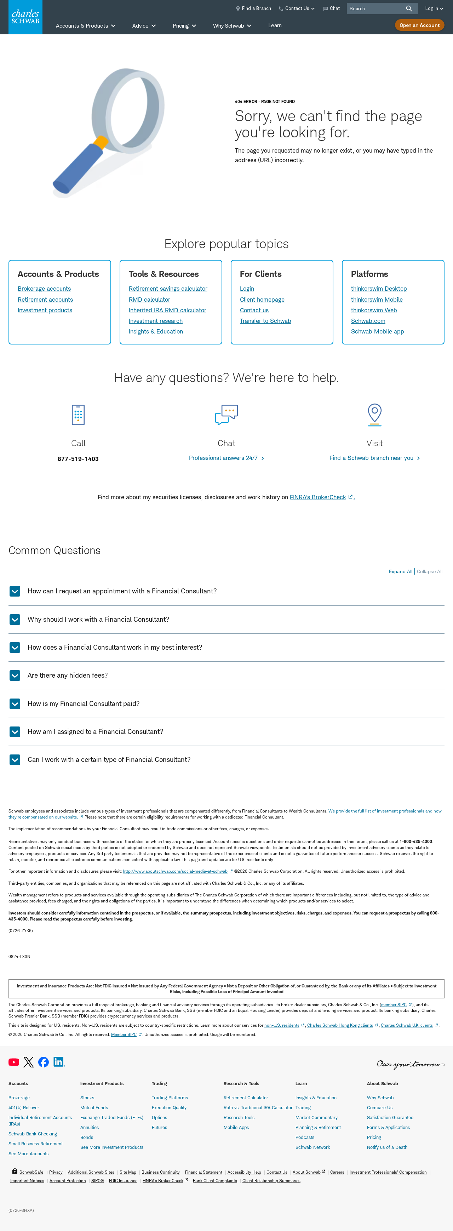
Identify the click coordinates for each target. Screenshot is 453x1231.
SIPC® (97, 1180)
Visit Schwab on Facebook (43, 1062)
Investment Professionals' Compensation (388, 1172)
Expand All (400, 571)
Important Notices (27, 1180)
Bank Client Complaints (215, 1180)
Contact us (254, 310)
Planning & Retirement (318, 1127)
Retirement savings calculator (168, 288)
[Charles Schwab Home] (25, 17)
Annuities (89, 1127)
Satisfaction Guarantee (390, 1117)
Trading (303, 1107)
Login (247, 288)
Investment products (45, 310)
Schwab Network (313, 1147)
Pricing (374, 1137)
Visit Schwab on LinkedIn (59, 1062)
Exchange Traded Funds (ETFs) (111, 1117)
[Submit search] (409, 8)
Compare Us (379, 1107)
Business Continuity (161, 1172)
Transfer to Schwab (265, 320)
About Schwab (307, 1172)
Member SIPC (124, 1034)
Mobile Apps (236, 1127)
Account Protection (68, 1180)
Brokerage (19, 1097)
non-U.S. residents (281, 1025)
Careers (337, 1172)
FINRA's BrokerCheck (318, 497)
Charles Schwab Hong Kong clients (340, 1025)
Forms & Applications (388, 1127)
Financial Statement (203, 1172)
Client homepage (262, 299)
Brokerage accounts (44, 288)
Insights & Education (156, 331)
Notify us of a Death (387, 1147)
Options (159, 1117)
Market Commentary (317, 1117)
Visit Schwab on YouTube (13, 1062)
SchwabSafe (31, 1172)
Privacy (56, 1172)
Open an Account (420, 25)
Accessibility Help (244, 1172)
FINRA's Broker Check (163, 1180)
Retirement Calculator (246, 1097)
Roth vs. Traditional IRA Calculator (258, 1107)
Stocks (87, 1097)
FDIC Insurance (123, 1180)
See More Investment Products (111, 1147)
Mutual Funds (94, 1107)
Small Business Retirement (35, 1143)
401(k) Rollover (23, 1107)
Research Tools (239, 1117)
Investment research (156, 320)
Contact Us (276, 1172)
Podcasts (305, 1137)
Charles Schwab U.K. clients (407, 1025)
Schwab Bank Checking (32, 1133)
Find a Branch (256, 8)
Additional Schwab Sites (91, 1172)
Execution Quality (169, 1107)
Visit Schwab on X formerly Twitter (28, 1062)
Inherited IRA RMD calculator (167, 310)
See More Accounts (28, 1153)
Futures (159, 1127)
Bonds (86, 1137)
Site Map (128, 1172)
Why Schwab (380, 1097)
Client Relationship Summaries (271, 1180)
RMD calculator (149, 299)
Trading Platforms (170, 1097)
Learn (275, 25)
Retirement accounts (45, 299)
